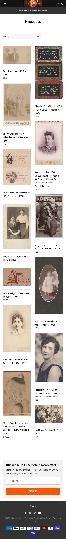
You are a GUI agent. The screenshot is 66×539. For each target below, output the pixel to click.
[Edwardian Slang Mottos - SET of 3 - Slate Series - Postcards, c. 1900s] (49, 72)
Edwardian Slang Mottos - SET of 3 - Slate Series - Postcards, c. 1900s (48, 109)
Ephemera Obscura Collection (21, 518)
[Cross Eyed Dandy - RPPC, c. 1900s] (17, 55)
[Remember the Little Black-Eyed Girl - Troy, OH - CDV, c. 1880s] (17, 328)
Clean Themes (46, 518)
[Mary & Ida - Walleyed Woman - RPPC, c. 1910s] (17, 226)
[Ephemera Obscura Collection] (33, 3)
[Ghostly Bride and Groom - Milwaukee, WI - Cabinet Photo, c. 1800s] (17, 105)
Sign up (33, 491)
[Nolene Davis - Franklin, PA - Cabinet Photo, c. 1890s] (49, 285)
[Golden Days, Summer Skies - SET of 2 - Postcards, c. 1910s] (17, 167)
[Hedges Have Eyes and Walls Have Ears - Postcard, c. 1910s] (49, 216)
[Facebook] (26, 513)
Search (33, 506)
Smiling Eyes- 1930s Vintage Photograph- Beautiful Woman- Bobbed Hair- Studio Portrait (48, 393)
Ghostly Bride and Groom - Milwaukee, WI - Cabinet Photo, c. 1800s (17, 137)
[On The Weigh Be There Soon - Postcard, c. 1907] (17, 277)
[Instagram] (30, 513)
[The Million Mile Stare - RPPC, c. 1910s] (49, 414)
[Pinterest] (35, 513)
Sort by (6, 36)
